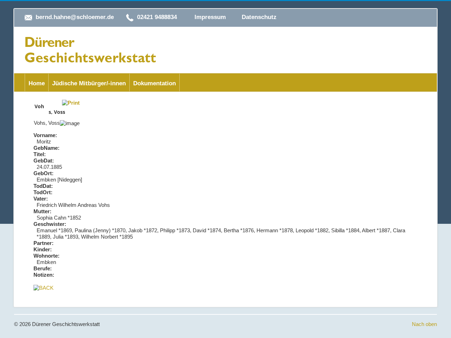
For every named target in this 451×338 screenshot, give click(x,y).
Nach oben (424, 324)
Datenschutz (259, 17)
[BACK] (43, 287)
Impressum (210, 17)
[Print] (71, 102)
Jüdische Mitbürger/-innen (89, 83)
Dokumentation (154, 83)
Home (37, 83)
